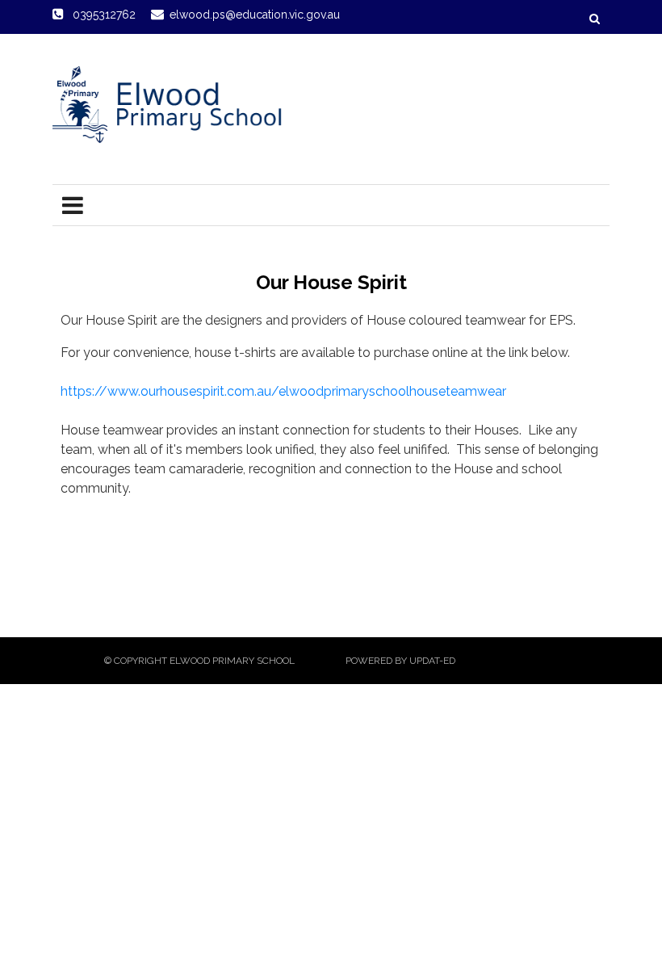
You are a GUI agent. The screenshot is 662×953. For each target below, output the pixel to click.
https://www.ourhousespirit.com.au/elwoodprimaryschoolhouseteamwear (283, 391)
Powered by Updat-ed (400, 660)
